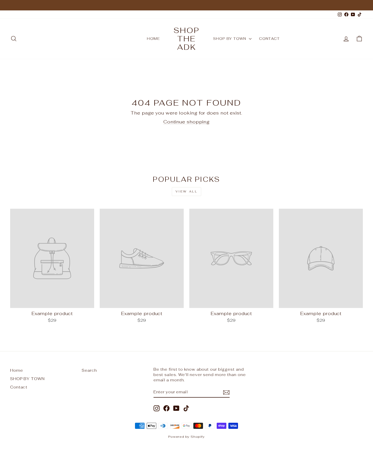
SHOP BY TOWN (230, 38)
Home (153, 38)
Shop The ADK (186, 38)
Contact (269, 38)
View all (187, 191)
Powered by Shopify (186, 436)
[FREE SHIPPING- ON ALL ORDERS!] (186, 5)
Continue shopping (186, 122)
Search (89, 370)
